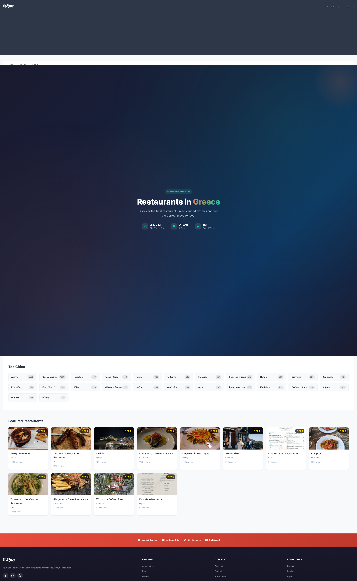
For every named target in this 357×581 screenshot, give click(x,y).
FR (343, 7)
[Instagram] (13, 575)
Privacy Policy (221, 576)
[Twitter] (20, 575)
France (145, 576)
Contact (218, 571)
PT (353, 7)
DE (348, 7)
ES (338, 7)
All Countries (148, 566)
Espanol (290, 576)
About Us (219, 566)
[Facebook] (5, 575)
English (290, 571)
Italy (144, 571)
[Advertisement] (178, 32)
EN (332, 7)
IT (328, 7)
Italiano (290, 566)
